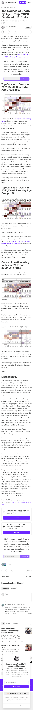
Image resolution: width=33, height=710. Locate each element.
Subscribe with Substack (18, 693)
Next (27, 576)
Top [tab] (3, 623)
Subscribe (23, 2)
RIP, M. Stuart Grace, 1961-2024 (11, 646)
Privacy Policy (22, 701)
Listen (29, 27)
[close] (27, 656)
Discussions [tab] (15, 623)
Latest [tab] (8, 623)
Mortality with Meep (8, 8)
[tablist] (9, 588)
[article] (16, 635)
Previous (6, 576)
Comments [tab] (5, 588)
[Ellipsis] (30, 604)
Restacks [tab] (13, 588)
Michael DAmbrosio (11, 605)
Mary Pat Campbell (11, 26)
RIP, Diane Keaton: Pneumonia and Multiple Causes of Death (10, 631)
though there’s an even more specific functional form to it (15, 242)
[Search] (30, 623)
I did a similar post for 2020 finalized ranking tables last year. (15, 55)
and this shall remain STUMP (10, 650)
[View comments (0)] (10, 641)
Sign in (29, 2)
